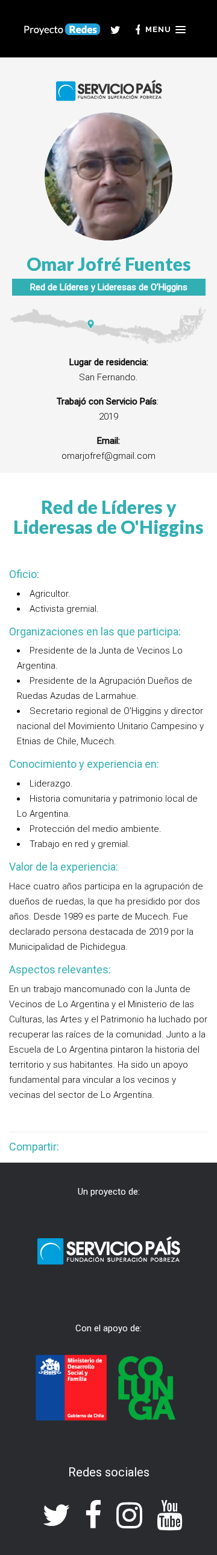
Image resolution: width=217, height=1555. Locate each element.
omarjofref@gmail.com (108, 455)
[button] (165, 30)
